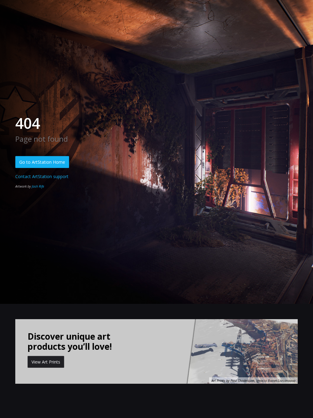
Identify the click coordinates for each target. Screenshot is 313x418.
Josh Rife (38, 186)
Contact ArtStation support (41, 176)
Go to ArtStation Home (42, 162)
